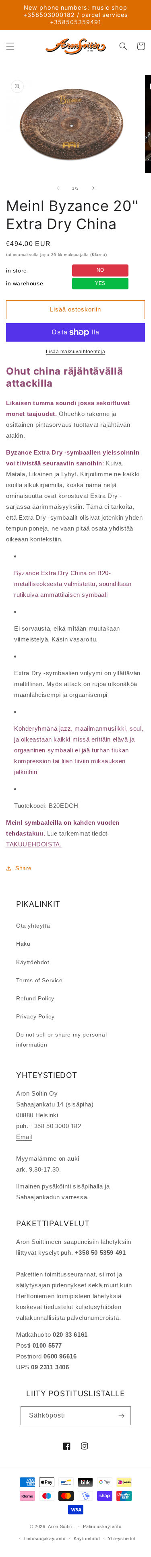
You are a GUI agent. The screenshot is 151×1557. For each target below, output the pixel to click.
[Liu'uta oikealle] (93, 188)
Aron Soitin (60, 1526)
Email (24, 1136)
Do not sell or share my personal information (61, 1039)
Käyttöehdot (33, 962)
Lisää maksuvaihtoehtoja (75, 351)
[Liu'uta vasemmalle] (58, 188)
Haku (23, 943)
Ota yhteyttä (33, 925)
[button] (10, 46)
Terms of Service (39, 980)
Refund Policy (35, 998)
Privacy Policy (35, 1016)
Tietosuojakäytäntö (44, 1538)
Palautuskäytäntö (102, 1526)
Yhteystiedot (121, 1538)
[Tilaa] (121, 1415)
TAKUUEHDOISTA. (34, 844)
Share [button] (23, 868)
